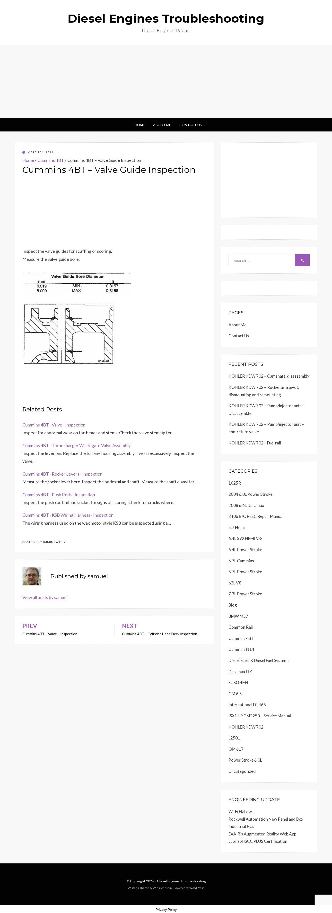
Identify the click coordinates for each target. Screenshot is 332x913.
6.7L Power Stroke (245, 571)
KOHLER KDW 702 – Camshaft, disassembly (268, 376)
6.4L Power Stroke (245, 549)
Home (140, 125)
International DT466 (247, 704)
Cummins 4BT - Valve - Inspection (54, 424)
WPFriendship (162, 888)
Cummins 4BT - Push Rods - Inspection (58, 494)
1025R (234, 483)
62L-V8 (234, 582)
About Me (162, 125)
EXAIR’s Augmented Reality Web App (262, 833)
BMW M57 (238, 616)
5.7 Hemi (236, 527)
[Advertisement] (166, 82)
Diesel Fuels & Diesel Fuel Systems (258, 660)
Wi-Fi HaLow (240, 811)
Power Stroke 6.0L (245, 760)
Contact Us (190, 125)
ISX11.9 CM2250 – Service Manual (259, 715)
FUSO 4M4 (238, 682)
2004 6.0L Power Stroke (250, 494)
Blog (232, 605)
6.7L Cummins (241, 560)
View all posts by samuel (45, 597)
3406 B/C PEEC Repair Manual (255, 516)
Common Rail (240, 627)
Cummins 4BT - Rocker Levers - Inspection (62, 474)
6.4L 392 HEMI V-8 (245, 538)
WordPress (196, 888)
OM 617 (236, 749)
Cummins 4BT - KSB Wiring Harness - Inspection (68, 515)
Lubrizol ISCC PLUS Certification (257, 841)
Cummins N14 (241, 649)
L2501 (234, 737)
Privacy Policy (166, 910)
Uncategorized (242, 771)
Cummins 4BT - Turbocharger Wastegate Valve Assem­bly (76, 445)
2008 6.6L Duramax (246, 505)
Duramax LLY (240, 671)
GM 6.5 (235, 693)
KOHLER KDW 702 (245, 727)
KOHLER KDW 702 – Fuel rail (254, 442)
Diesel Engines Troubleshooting (166, 18)
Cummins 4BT (50, 160)
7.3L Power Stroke (245, 593)
